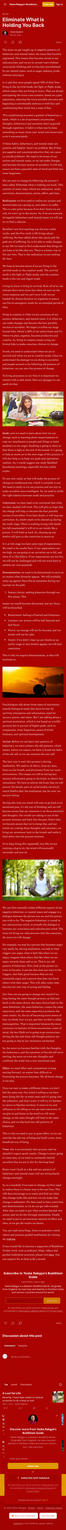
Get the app (48, 1515)
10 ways (47, 380)
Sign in (59, 4)
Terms (40, 1507)
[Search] (60, 1384)
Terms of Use (48, 1485)
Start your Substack (24, 1515)
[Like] (5, 42)
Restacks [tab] (22, 1345)
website (11, 1239)
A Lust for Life (11, 1393)
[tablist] (15, 1346)
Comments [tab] (9, 1345)
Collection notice (53, 1507)
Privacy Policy (33, 1491)
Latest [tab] (14, 1384)
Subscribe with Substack (35, 1477)
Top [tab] (6, 1384)
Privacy (31, 1507)
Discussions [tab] (26, 1384)
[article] (33, 1400)
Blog (5, 14)
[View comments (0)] (13, 42)
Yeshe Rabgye (16, 32)
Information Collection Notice (38, 1488)
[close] (57, 1415)
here (51, 1255)
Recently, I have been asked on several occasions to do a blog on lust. (22, 1399)
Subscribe (48, 4)
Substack (17, 1523)
